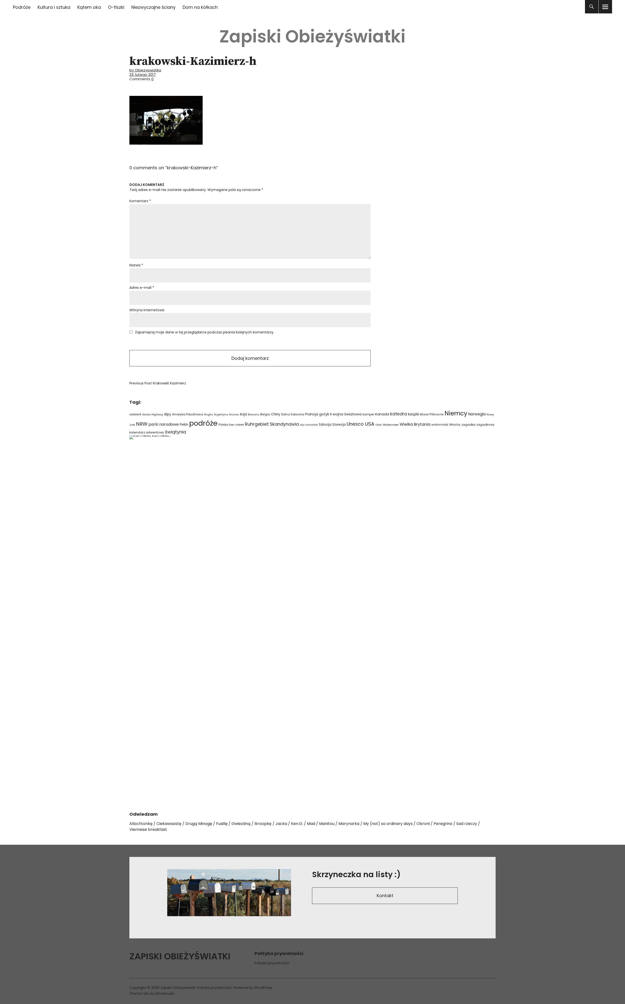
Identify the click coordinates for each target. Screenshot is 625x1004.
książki (413, 414)
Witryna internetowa (146, 310)
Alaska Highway (152, 414)
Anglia (208, 414)
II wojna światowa (346, 414)
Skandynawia (284, 424)
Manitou (326, 823)
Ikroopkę (262, 823)
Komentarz (140, 201)
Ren (232, 425)
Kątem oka (89, 7)
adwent (135, 414)
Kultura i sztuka (54, 7)
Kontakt (385, 896)
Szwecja (339, 424)
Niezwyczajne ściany (153, 7)
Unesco (355, 424)
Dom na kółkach (200, 7)
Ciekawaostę (168, 823)
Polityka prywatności (271, 963)
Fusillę (222, 823)
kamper (368, 414)
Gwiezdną (240, 823)
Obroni (423, 823)
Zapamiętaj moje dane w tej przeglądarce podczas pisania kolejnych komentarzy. (204, 332)
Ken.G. (297, 823)
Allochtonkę (141, 823)
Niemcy (456, 413)
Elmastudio (165, 993)
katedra (398, 414)
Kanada (382, 414)
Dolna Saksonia (292, 414)
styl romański (309, 425)
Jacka (281, 823)
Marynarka (348, 823)
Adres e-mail (141, 287)
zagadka (468, 424)
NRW (141, 424)
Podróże (22, 7)
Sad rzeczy (466, 823)
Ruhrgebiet (257, 424)
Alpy (167, 414)
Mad (311, 823)
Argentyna (221, 414)
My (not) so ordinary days (388, 823)
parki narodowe (163, 424)
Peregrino (443, 823)
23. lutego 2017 (142, 74)
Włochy (454, 424)
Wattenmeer (391, 425)
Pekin (184, 424)
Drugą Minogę (198, 823)
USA (370, 424)
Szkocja (325, 424)
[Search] (591, 6)
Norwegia (477, 414)
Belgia (265, 414)
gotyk (324, 414)
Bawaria (253, 414)
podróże (203, 423)
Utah (378, 425)
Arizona (234, 414)
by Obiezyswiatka (145, 70)
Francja (311, 414)
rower (240, 424)
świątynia (175, 432)
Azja (243, 414)
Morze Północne (432, 414)
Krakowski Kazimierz (157, 383)
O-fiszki (116, 7)
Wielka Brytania (415, 424)
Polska (223, 424)
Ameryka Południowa (187, 414)
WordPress (263, 987)
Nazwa (136, 265)
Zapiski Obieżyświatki (312, 36)
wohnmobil (439, 424)
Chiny (275, 414)
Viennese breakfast (148, 829)
